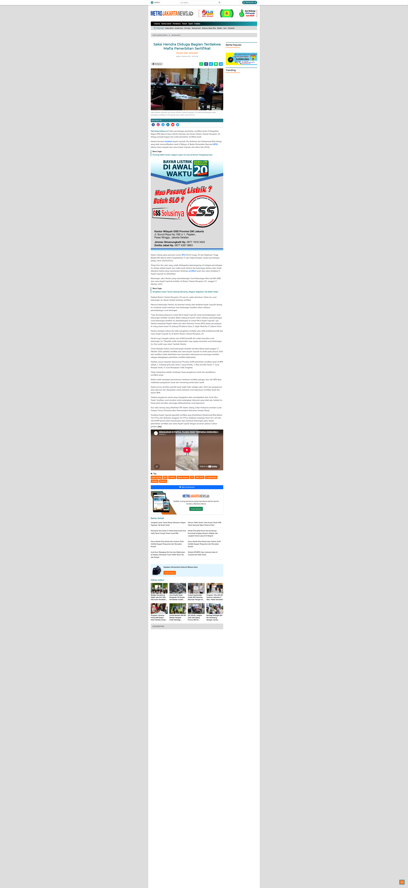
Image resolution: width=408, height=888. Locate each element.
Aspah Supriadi (157, 477)
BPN (215, 144)
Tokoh (184, 24)
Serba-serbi (166, 24)
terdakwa (168, 141)
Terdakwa (163, 481)
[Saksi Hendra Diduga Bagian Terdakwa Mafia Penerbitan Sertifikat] (187, 89)
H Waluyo (172, 477)
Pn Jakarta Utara (211, 477)
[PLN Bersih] (227, 13)
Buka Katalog (170, 573)
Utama (157, 24)
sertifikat (192, 271)
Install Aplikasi (196, 509)
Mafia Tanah (199, 477)
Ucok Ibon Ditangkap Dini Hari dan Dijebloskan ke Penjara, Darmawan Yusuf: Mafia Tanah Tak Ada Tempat (168, 554)
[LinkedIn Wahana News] (167, 124)
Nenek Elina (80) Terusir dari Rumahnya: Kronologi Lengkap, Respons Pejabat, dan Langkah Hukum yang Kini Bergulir (203, 533)
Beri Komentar (188, 487)
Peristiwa (177, 24)
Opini (190, 24)
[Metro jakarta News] (172, 13)
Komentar (158, 64)
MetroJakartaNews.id (159, 131)
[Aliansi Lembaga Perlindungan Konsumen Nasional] (241, 59)
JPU (183, 255)
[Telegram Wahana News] (177, 124)
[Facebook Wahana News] (153, 124)
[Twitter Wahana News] (163, 124)
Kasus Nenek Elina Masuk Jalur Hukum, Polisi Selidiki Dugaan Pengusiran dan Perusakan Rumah (167, 544)
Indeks (197, 24)
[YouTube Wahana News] (172, 124)
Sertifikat (155, 481)
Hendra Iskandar (183, 477)
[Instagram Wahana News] (158, 124)
